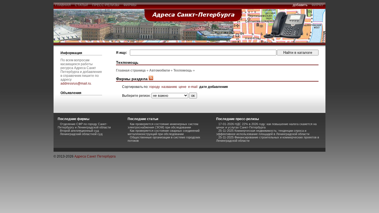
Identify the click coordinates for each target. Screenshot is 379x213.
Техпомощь (182, 70)
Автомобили (159, 70)
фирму (317, 5)
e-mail (193, 87)
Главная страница (131, 70)
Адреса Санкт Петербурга (95, 156)
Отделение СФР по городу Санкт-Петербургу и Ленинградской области (84, 125)
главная (63, 5)
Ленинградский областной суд (81, 134)
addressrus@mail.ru (75, 83)
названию (169, 87)
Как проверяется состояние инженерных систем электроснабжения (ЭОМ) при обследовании (163, 125)
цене (182, 87)
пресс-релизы (105, 5)
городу (154, 87)
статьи (81, 5)
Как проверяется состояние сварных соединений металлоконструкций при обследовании (163, 132)
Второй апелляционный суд (79, 130)
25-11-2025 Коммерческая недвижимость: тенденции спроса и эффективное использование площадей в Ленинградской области (262, 132)
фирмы (130, 5)
